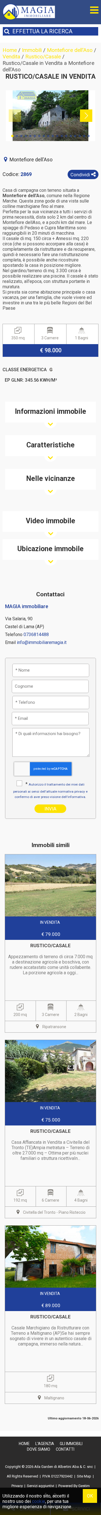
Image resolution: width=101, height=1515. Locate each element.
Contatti (65, 1449)
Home (24, 1443)
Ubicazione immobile (50, 549)
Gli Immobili (71, 1443)
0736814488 (36, 634)
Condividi (80, 174)
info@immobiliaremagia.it (41, 642)
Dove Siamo (38, 1449)
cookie (38, 1501)
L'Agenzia (44, 1443)
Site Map (84, 1476)
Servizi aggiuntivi (40, 1486)
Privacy (17, 1486)
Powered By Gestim (74, 1486)
